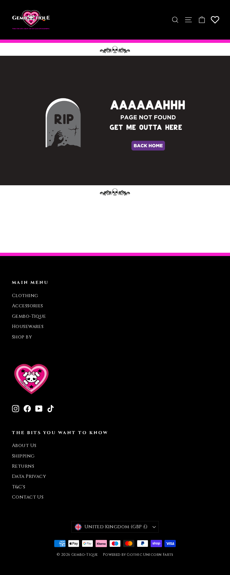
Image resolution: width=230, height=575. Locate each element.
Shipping (23, 456)
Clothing (25, 296)
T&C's (18, 487)
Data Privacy (29, 476)
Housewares (27, 326)
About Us (24, 445)
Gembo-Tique (29, 316)
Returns (23, 466)
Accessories (27, 306)
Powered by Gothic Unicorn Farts (138, 554)
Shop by (22, 337)
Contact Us (27, 497)
